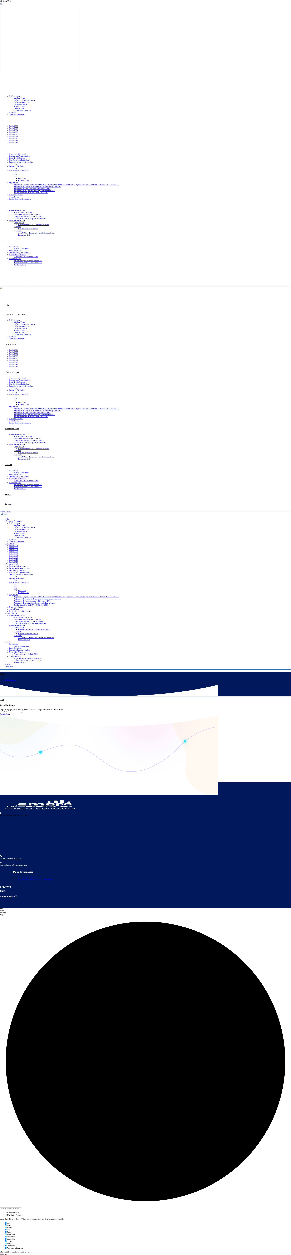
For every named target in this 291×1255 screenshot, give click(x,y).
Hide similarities (13, 1213)
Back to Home (5, 714)
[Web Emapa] (5, 512)
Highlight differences (14, 1215)
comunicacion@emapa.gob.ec (13, 865)
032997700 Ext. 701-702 (10, 858)
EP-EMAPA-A (10, 680)
